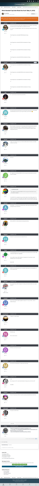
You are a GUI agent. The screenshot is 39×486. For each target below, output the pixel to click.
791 (6, 308)
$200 (25, 464)
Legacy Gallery (12, 14)
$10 (13, 464)
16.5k (6, 402)
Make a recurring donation (19, 466)
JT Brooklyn (5, 170)
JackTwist (7, 13)
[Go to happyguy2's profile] (5, 239)
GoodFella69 (5, 376)
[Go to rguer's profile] (5, 97)
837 (6, 196)
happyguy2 (5, 234)
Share (28, 13)
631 (6, 102)
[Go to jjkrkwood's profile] (5, 286)
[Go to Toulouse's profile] (5, 191)
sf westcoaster (5, 155)
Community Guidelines (7, 473)
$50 (19, 464)
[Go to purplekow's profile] (5, 397)
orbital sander (5, 408)
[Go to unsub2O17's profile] (5, 302)
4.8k (6, 213)
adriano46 (5, 203)
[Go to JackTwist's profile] (3, 14)
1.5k (6, 33)
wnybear (5, 108)
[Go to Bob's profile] (5, 270)
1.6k (6, 165)
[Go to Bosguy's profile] (5, 254)
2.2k (6, 355)
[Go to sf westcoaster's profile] (5, 159)
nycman (5, 329)
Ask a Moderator (6, 472)
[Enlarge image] (32, 111)
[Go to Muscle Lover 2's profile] (5, 365)
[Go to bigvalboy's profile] (5, 144)
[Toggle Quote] (11, 189)
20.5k (6, 149)
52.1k (6, 291)
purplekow (5, 392)
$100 (22, 464)
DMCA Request (6, 474)
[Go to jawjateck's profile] (5, 223)
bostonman (5, 123)
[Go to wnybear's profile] (5, 112)
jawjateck (5, 218)
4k (5, 436)
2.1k (6, 418)
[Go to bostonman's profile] (5, 128)
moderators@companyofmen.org (9, 458)
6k (5, 133)
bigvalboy (5, 139)
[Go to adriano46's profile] (5, 207)
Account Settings (6, 471)
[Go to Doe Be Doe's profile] (5, 350)
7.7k (6, 339)
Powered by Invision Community (19, 481)
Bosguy (5, 250)
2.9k (6, 371)
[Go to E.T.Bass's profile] (5, 430)
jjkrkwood (5, 281)
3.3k (6, 260)
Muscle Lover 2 (5, 361)
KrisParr (29, 438)
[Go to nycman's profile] (5, 334)
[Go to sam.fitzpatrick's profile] (5, 318)
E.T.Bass (5, 426)
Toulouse (5, 186)
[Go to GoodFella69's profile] (5, 381)
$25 (16, 464)
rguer (5, 92)
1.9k (6, 244)
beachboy (33, 438)
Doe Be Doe (6, 345)
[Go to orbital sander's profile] (5, 412)
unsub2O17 (5, 298)
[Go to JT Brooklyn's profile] (5, 175)
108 (6, 118)
